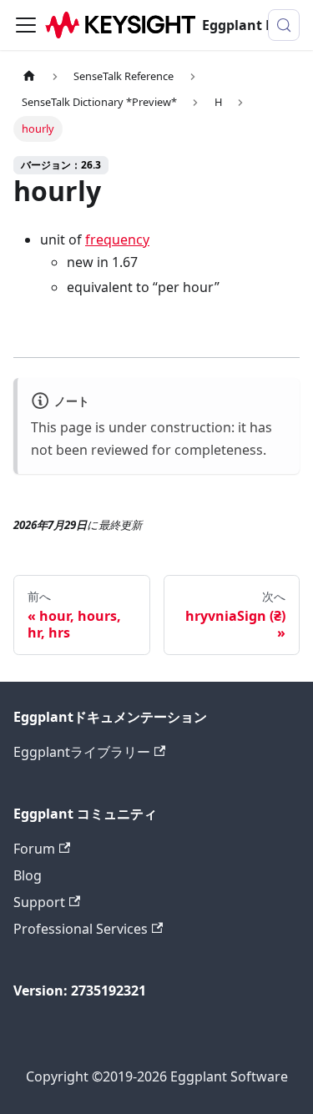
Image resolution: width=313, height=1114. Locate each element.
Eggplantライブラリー (81, 752)
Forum (34, 848)
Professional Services (80, 929)
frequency (117, 239)
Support (39, 902)
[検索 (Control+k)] (284, 25)
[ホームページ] (29, 76)
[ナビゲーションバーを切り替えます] (25, 25)
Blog (27, 875)
